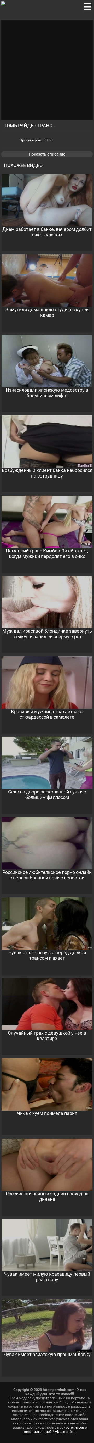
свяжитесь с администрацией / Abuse (55, 1429)
